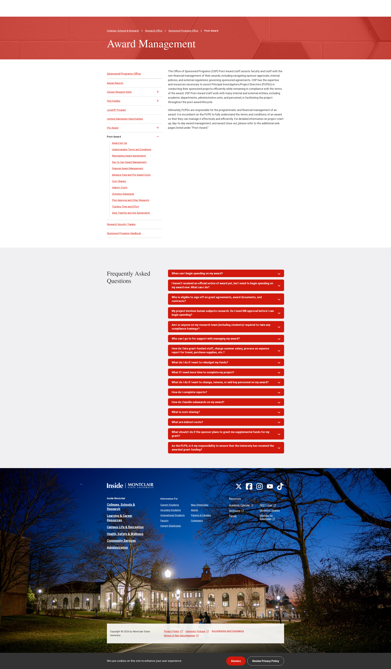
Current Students (169, 505)
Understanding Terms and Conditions (131, 149)
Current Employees (170, 525)
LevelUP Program (116, 110)
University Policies (195, 631)
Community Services (121, 540)
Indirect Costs (119, 187)
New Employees (199, 505)
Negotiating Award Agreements (129, 155)
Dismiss (236, 661)
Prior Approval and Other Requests (130, 200)
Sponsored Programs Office (183, 30)
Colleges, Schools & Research (123, 30)
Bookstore (234, 510)
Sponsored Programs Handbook (124, 233)
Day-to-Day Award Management (129, 162)
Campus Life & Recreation (125, 527)
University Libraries (270, 510)
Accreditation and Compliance (228, 631)
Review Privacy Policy (265, 661)
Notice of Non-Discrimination (179, 635)
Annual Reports (115, 83)
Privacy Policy (171, 631)
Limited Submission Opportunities (125, 118)
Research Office (153, 30)
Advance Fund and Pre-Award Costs (131, 174)
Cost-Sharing (119, 181)
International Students (172, 515)
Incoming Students (170, 510)
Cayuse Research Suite (119, 92)
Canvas (233, 515)
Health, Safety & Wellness (125, 534)
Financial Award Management (127, 168)
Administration (117, 547)
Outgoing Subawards (123, 194)
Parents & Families (201, 515)
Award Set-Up (119, 143)
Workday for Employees (266, 517)
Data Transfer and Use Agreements (131, 212)
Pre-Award (112, 127)
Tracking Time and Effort (125, 206)
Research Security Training (121, 224)
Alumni (194, 510)
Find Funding (113, 101)
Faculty (164, 520)
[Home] (130, 485)
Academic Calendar (239, 505)
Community (197, 520)
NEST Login (266, 505)
